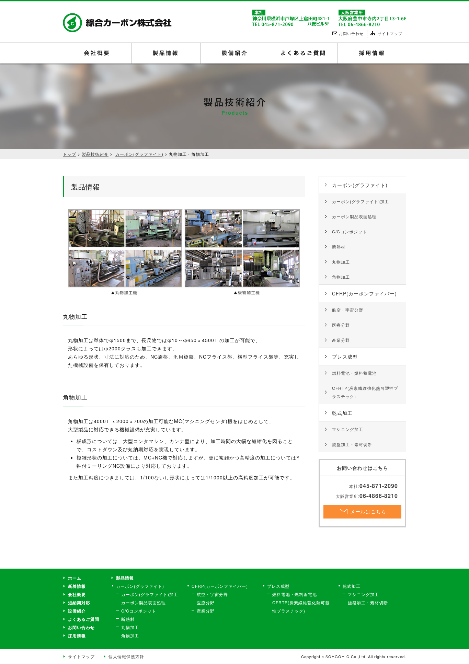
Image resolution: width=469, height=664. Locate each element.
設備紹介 (235, 53)
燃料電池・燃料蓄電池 (354, 373)
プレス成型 (345, 356)
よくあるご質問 (303, 53)
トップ (69, 154)
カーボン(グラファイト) (139, 154)
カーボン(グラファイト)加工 (360, 201)
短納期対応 (79, 602)
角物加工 (341, 277)
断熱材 (338, 246)
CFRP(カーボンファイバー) (364, 293)
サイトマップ (81, 656)
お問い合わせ (81, 627)
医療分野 (341, 325)
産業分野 (341, 340)
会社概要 (97, 53)
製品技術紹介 (95, 154)
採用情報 (372, 53)
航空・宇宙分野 (347, 310)
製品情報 (166, 53)
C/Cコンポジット (349, 231)
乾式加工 (342, 412)
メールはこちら (365, 511)
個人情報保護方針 (126, 656)
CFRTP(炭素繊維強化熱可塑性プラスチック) (365, 392)
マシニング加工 (347, 429)
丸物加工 (341, 262)
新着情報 (77, 586)
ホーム (74, 578)
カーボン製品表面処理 (354, 216)
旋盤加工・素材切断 (352, 444)
